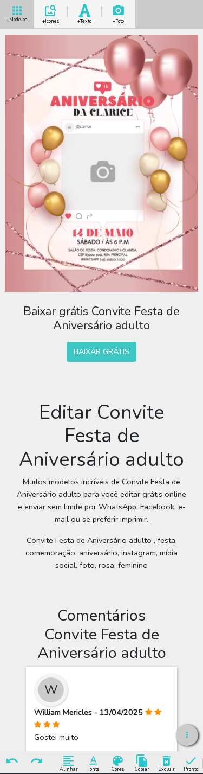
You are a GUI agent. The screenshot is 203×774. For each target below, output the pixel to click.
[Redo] (37, 761)
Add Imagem (118, 19)
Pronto (191, 769)
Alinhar (69, 769)
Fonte (93, 769)
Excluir (166, 769)
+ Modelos (16, 18)
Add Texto (84, 19)
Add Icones (50, 19)
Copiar (142, 769)
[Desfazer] (12, 761)
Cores (118, 769)
